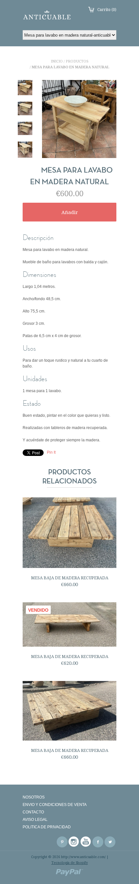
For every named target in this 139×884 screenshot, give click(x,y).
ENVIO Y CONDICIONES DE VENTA (55, 804)
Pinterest (62, 841)
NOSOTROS (34, 797)
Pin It (51, 452)
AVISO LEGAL (35, 819)
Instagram (74, 841)
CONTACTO (33, 812)
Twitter (109, 841)
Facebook (97, 841)
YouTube (85, 841)
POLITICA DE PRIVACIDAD (47, 827)
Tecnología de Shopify (69, 863)
